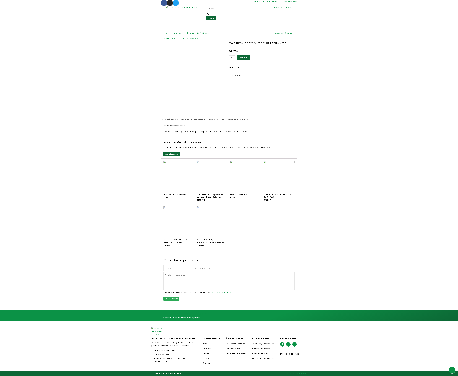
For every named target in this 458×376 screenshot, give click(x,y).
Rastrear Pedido (190, 38)
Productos (177, 33)
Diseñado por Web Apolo (295, 373)
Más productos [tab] (216, 119)
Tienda (206, 353)
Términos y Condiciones (263, 344)
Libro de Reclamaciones (263, 358)
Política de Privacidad (262, 348)
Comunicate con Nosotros (186, 314)
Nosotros (207, 348)
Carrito (206, 358)
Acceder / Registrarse (285, 33)
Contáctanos (171, 154)
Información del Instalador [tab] (193, 119)
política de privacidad (221, 292)
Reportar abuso (235, 75)
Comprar (243, 57)
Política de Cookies (260, 353)
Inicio (165, 33)
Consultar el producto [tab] (237, 119)
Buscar (211, 18)
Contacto (207, 363)
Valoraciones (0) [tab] (170, 119)
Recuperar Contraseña (236, 353)
